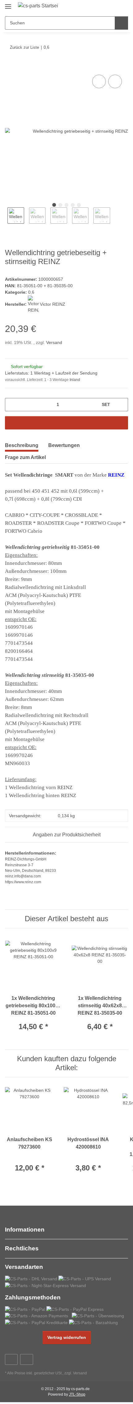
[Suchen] (121, 23)
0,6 (31, 292)
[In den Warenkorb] (10, 66)
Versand (54, 342)
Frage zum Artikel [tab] (25, 457)
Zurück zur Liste (24, 47)
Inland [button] (75, 380)
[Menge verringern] (12, 404)
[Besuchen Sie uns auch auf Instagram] (26, 1359)
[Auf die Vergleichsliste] (99, 81)
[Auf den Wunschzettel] (115, 81)
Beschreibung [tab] (21, 445)
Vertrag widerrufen (66, 1337)
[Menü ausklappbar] (8, 4)
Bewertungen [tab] (64, 445)
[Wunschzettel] (113, 7)
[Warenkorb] (123, 7)
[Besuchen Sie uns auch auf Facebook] (11, 1359)
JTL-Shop (77, 1394)
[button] (103, 7)
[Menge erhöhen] (121, 404)
